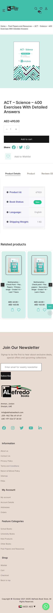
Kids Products (6, 539)
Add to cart (26, 139)
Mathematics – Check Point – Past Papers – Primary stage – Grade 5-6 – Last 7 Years (14, 287)
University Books (8, 534)
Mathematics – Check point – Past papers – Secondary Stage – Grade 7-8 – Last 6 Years (39, 287)
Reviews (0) (47, 173)
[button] (4, 10)
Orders (3, 512)
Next (50, 285)
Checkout (5, 575)
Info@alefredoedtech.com (12, 412)
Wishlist (4, 565)
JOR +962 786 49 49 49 (11, 415)
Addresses (5, 507)
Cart (2, 570)
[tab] (12, 174)
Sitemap (4, 476)
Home (3, 26)
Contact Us (5, 456)
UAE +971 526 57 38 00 (11, 419)
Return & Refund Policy (10, 471)
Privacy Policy (7, 461)
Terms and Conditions (10, 466)
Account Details (7, 502)
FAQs (3, 481)
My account (6, 497)
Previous (3, 285)
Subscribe (6, 376)
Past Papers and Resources (20, 26)
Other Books (6, 544)
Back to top (6, 580)
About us (4, 451)
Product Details (13, 173)
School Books (6, 529)
